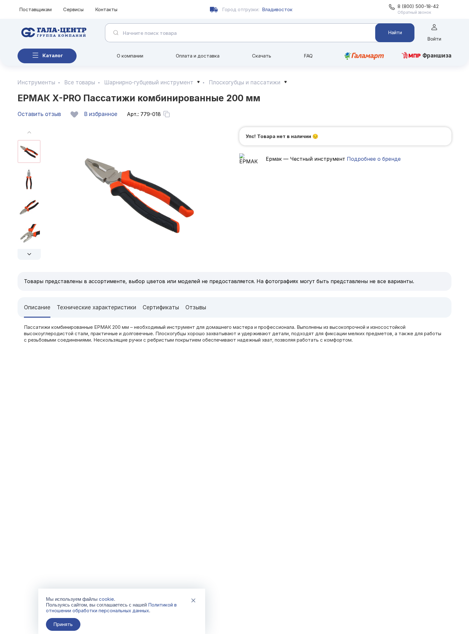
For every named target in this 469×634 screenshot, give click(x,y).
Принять (63, 624)
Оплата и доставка (198, 56)
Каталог (52, 55)
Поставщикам (35, 9)
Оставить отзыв (39, 114)
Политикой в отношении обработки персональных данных (111, 608)
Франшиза (436, 55)
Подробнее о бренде (373, 159)
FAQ (308, 56)
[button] (29, 254)
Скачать (261, 56)
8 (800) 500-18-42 (418, 6)
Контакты (106, 9)
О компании (130, 56)
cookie (106, 599)
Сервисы (73, 9)
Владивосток (277, 9)
